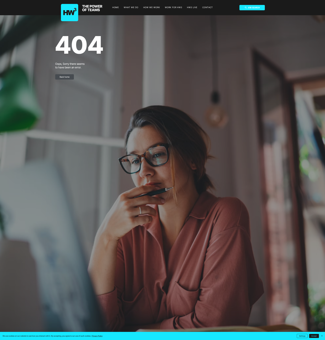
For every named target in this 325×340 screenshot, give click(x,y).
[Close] (321, 336)
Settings (302, 336)
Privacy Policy (97, 336)
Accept (314, 336)
